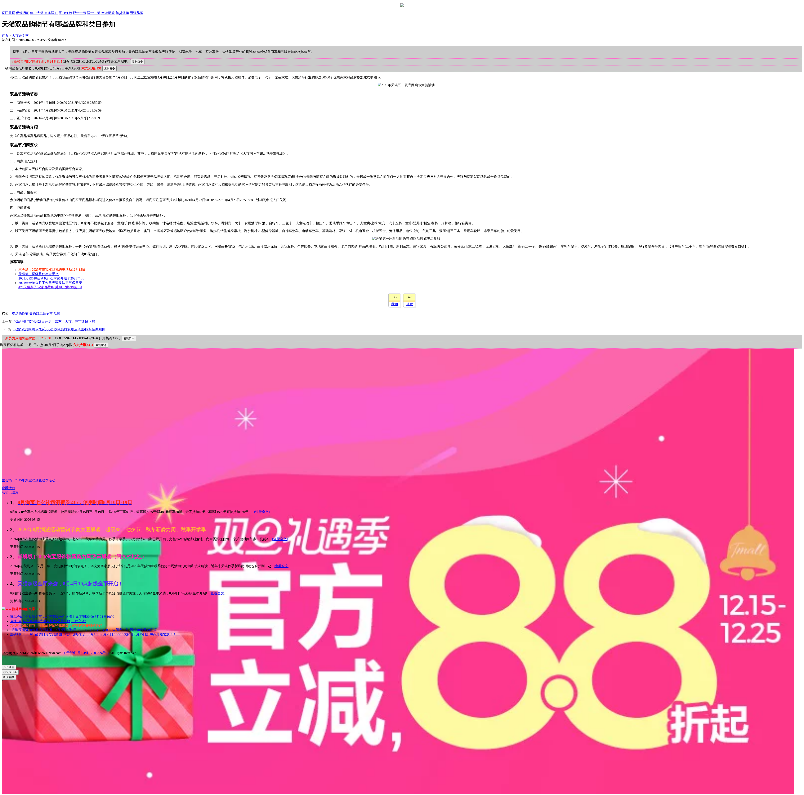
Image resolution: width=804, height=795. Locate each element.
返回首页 (8, 13)
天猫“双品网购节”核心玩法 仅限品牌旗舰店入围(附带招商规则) (59, 329)
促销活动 (22, 13)
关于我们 (69, 653)
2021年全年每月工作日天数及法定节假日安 (50, 283)
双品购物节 (20, 313)
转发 (409, 304)
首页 (5, 35)
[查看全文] (262, 512)
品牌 (57, 313)
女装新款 (108, 13)
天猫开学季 (20, 35)
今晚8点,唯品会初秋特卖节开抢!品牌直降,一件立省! (48, 621)
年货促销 (122, 13)
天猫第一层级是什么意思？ (38, 274)
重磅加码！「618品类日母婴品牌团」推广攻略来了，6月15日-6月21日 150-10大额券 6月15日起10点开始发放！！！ (95, 634)
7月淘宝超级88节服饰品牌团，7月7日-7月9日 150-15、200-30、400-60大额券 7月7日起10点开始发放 (83, 630)
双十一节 (79, 13)
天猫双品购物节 (41, 313)
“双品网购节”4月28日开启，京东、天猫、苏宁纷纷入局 (54, 321)
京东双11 (51, 13)
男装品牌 (136, 13)
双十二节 (93, 13)
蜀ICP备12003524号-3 (93, 653)
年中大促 (37, 13)
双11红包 (65, 13)
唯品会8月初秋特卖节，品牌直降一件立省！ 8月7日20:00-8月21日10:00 (62, 616)
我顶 (394, 304)
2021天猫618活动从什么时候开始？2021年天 (51, 278)
